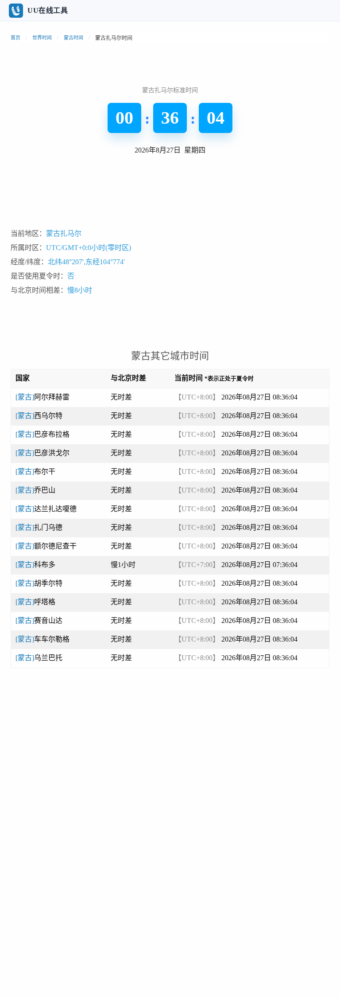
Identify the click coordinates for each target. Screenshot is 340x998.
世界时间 (42, 37)
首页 (15, 37)
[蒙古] (42, 397)
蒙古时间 (73, 37)
